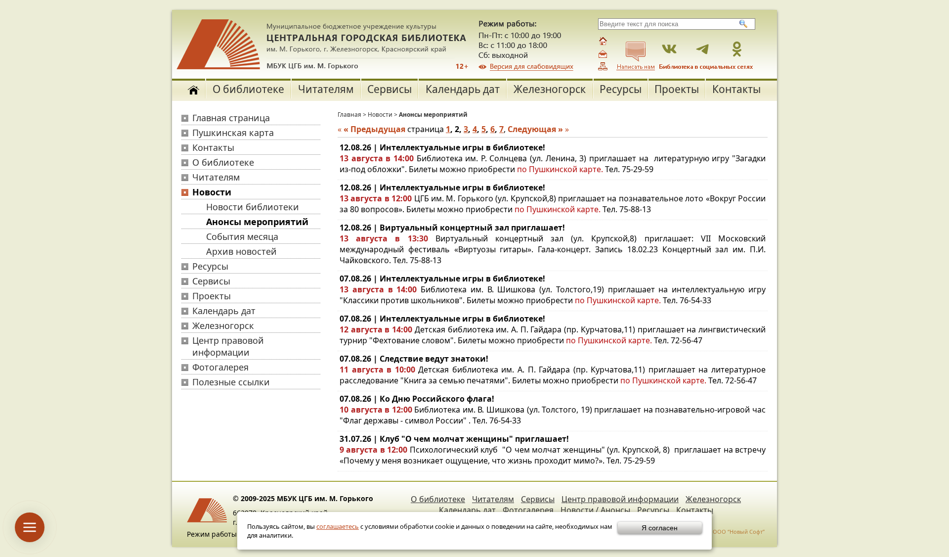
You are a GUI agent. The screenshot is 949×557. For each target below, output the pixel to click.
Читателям (326, 89)
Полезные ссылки (231, 382)
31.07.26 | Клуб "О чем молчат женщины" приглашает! (454, 438)
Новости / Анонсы (595, 510)
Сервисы (389, 89)
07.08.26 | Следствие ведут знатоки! (414, 358)
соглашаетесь (337, 526)
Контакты (736, 89)
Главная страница (231, 118)
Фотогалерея (220, 367)
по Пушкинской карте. (561, 169)
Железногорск (550, 89)
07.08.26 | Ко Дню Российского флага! (417, 398)
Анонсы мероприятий (257, 222)
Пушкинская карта (233, 133)
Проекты (676, 89)
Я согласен (660, 528)
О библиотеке (248, 89)
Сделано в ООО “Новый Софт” (725, 531)
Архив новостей (241, 251)
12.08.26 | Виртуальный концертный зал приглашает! (452, 227)
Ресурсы (621, 89)
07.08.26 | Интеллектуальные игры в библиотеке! (442, 278)
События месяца (242, 236)
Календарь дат (463, 89)
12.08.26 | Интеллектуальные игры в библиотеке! (442, 147)
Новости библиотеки (252, 207)
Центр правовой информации (228, 346)
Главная (349, 114)
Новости (211, 192)
